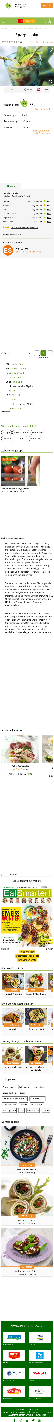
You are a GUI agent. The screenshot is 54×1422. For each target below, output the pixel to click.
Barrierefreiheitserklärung (20, 1415)
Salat (21, 1110)
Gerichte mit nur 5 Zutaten (27, 1271)
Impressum (19, 1409)
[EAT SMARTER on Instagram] (27, 1420)
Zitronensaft (18, 372)
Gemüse (23, 1104)
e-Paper (49, 949)
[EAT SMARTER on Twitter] (33, 1420)
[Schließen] (2, 5)
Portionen (43, 357)
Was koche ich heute (13, 1067)
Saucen (45, 1110)
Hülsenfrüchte (37, 1104)
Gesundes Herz (9, 1093)
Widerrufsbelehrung (41, 1412)
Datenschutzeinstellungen (15, 1412)
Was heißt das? (42, 109)
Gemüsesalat (33, 1110)
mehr (49, 201)
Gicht (22, 1093)
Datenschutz (33, 1409)
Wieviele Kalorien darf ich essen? (41, 132)
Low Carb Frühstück (13, 994)
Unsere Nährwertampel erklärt (24, 227)
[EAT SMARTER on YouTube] (39, 1420)
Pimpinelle (17, 381)
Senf (14, 390)
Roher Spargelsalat (20, 766)
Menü (4, 22)
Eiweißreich (13, 1029)
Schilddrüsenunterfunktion (15, 1098)
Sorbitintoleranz (37, 1098)
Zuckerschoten (19, 368)
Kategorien (41, 1415)
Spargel (22, 364)
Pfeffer (15, 404)
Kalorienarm (24, 1087)
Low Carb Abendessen (36, 994)
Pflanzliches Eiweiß (36, 1029)
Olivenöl (16, 395)
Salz (14, 399)
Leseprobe (5, 949)
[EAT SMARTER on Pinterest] (21, 1420)
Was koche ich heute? (27, 1220)
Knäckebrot (17, 408)
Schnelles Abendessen (27, 1169)
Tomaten (16, 377)
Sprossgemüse (9, 1110)
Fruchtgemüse (9, 1087)
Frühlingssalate (9, 1104)
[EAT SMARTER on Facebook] (15, 1420)
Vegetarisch (39, 1087)
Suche (45, 22)
